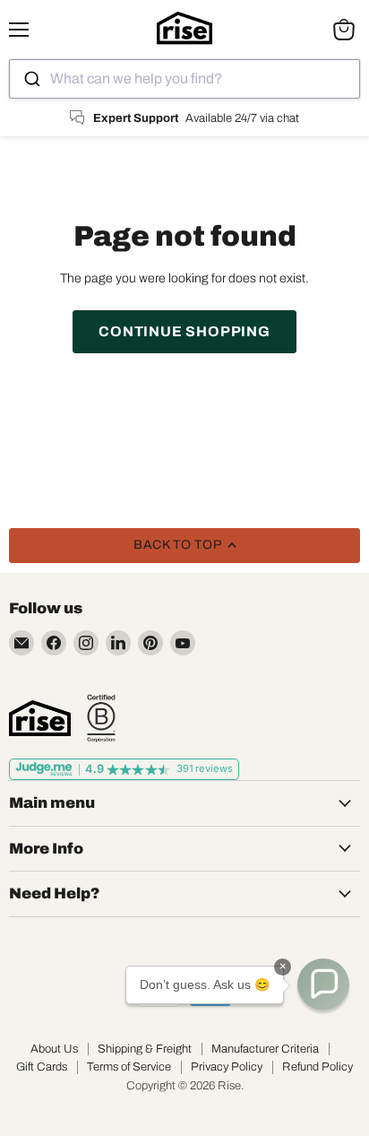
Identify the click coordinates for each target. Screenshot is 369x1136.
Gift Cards (41, 1067)
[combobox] (184, 79)
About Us (54, 1049)
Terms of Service (129, 1067)
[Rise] (40, 718)
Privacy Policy (226, 1067)
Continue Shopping (184, 331)
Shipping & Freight (145, 1049)
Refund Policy (317, 1067)
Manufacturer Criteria (265, 1049)
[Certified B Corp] (101, 718)
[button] (323, 984)
